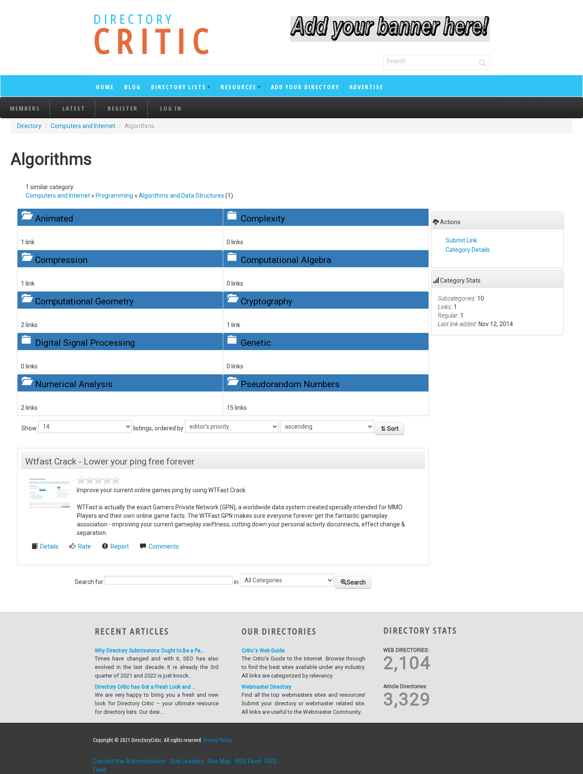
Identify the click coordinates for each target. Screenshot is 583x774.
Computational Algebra (286, 260)
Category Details (468, 249)
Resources (239, 87)
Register (123, 108)
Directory (29, 126)
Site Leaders (187, 761)
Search (356, 582)
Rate (84, 546)
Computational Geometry (84, 301)
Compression (61, 260)
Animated (54, 218)
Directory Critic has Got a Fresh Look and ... (145, 687)
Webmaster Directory (267, 687)
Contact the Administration (129, 761)
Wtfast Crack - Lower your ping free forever (110, 461)
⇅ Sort (390, 428)
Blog (132, 87)
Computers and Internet (83, 126)
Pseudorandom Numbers (290, 384)
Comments (164, 546)
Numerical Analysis (74, 384)
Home (105, 87)
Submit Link (461, 240)
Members (25, 108)
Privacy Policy (218, 740)
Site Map (219, 761)
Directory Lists (178, 87)
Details (50, 546)
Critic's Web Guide (263, 651)
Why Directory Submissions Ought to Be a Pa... (149, 651)
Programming (114, 195)
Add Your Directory (305, 87)
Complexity (263, 218)
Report (120, 546)
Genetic (256, 343)
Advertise (366, 87)
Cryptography (266, 301)
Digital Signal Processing (85, 343)
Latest (73, 108)
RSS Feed (248, 761)
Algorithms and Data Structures (181, 195)
